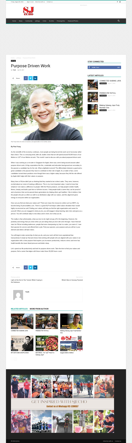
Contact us (49, 2)
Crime (44, 21)
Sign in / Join (30, 2)
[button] (118, 21)
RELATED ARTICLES (19, 309)
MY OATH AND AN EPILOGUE (20, 352)
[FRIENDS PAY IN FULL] (47, 321)
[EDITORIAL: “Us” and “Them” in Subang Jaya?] (47, 343)
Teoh (14, 70)
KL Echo (51, 21)
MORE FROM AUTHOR (39, 309)
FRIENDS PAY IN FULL (42, 330)
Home (14, 21)
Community (28, 21)
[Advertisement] (66, 39)
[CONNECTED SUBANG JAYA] (22, 321)
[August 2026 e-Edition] (71, 343)
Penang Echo (61, 21)
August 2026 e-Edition (67, 352)
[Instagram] (120, 1)
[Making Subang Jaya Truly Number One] (71, 321)
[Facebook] (117, 1)
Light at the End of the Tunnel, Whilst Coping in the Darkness (26, 281)
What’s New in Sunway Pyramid (72, 280)
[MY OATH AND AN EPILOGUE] (22, 343)
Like (118, 67)
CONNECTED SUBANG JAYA (19, 330)
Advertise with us (40, 2)
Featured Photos (73, 21)
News (20, 21)
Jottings (37, 21)
